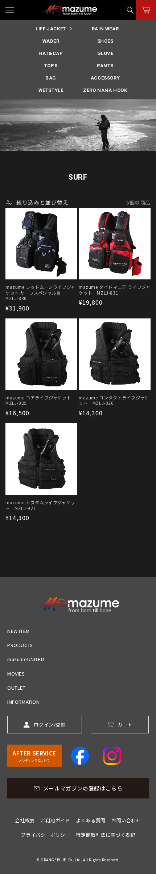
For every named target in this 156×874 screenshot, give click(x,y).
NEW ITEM (18, 630)
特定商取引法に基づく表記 (105, 834)
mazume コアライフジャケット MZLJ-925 (40, 400)
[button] (130, 10)
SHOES (105, 41)
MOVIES (16, 673)
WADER (50, 41)
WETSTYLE (50, 90)
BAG (50, 78)
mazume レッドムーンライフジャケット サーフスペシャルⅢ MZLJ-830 (40, 292)
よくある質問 (91, 820)
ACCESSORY (105, 78)
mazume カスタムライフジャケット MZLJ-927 (40, 505)
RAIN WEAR (105, 28)
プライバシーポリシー (45, 834)
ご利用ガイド (55, 820)
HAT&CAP (50, 53)
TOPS (50, 65)
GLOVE (105, 53)
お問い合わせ (126, 820)
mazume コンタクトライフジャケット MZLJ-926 (114, 400)
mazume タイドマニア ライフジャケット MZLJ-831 (114, 289)
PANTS (105, 65)
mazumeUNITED (25, 659)
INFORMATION (23, 701)
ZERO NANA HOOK (105, 90)
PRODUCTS (20, 645)
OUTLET (16, 687)
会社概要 (24, 820)
